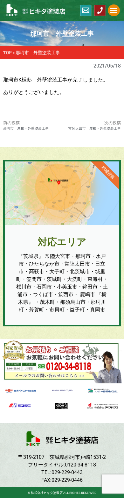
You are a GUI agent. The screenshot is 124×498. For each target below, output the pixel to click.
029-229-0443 (67, 472)
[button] (114, 10)
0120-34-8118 (80, 465)
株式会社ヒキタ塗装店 (47, 492)
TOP (7, 52)
